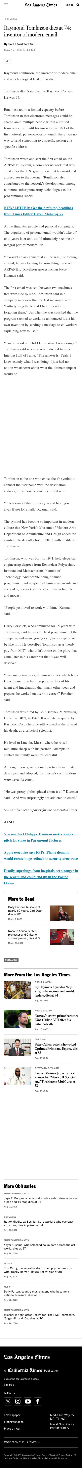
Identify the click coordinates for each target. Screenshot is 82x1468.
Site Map (9, 1385)
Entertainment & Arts (47, 1068)
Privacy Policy (65, 1455)
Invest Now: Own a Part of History (62, 1426)
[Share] (8, 61)
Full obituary (26, 455)
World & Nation (43, 982)
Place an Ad (12, 1428)
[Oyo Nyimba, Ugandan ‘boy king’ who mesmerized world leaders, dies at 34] (17, 990)
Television (41, 1040)
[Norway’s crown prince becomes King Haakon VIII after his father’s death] (17, 1019)
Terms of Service (49, 1455)
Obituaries (11, 19)
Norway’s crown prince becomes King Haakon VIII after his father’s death (56, 1020)
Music (7, 1287)
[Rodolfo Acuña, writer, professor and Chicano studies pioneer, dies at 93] (62, 937)
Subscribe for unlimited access (21, 1379)
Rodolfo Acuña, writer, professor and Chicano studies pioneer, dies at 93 (24, 935)
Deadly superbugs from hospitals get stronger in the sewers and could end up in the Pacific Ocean (41, 877)
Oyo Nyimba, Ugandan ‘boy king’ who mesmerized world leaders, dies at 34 (54, 991)
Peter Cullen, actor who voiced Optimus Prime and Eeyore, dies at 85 (56, 1048)
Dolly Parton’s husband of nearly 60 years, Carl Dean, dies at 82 (25, 911)
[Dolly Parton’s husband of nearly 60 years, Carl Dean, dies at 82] (62, 913)
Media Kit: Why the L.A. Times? (62, 1417)
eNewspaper (12, 1415)
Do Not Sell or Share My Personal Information (45, 1458)
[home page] (41, 5)
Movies (8, 1264)
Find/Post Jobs (13, 1422)
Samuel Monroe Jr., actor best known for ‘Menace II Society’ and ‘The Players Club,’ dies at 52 (55, 1079)
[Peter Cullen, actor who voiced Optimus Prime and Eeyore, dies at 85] (17, 1047)
